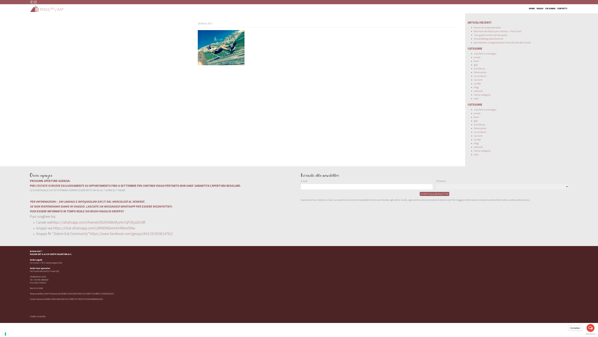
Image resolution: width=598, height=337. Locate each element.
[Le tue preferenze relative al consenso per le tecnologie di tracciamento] (5, 334)
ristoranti (478, 91)
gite (476, 64)
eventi (477, 57)
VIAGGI (539, 8)
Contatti (562, 8)
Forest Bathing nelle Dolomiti (488, 38)
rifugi (476, 87)
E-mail (304, 181)
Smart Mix (41, 316)
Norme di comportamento (487, 27)
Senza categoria (482, 94)
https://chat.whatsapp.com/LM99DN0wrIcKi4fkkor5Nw (94, 228)
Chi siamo (550, 8)
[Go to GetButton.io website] (591, 334)
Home (532, 8)
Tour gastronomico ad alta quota (490, 35)
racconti (478, 79)
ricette (477, 83)
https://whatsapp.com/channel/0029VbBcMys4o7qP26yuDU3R (98, 222)
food (476, 61)
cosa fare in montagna (485, 53)
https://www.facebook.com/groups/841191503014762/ (131, 233)
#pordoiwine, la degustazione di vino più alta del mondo (502, 42)
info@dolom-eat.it (38, 276)
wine (476, 98)
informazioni (480, 72)
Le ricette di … (481, 76)
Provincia (441, 181)
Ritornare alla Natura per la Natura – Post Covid (497, 31)
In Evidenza (479, 68)
